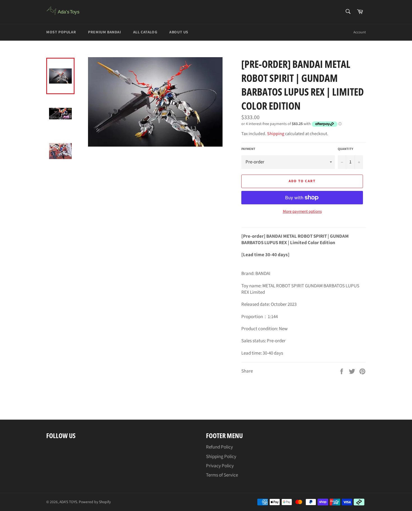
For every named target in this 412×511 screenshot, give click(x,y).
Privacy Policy (220, 466)
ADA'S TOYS (68, 502)
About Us (178, 32)
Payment (248, 149)
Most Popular (61, 32)
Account (359, 32)
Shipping (275, 134)
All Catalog (145, 32)
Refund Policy (219, 447)
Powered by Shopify (95, 502)
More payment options (302, 211)
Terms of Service (222, 475)
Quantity (345, 149)
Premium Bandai (104, 32)
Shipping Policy (221, 456)
